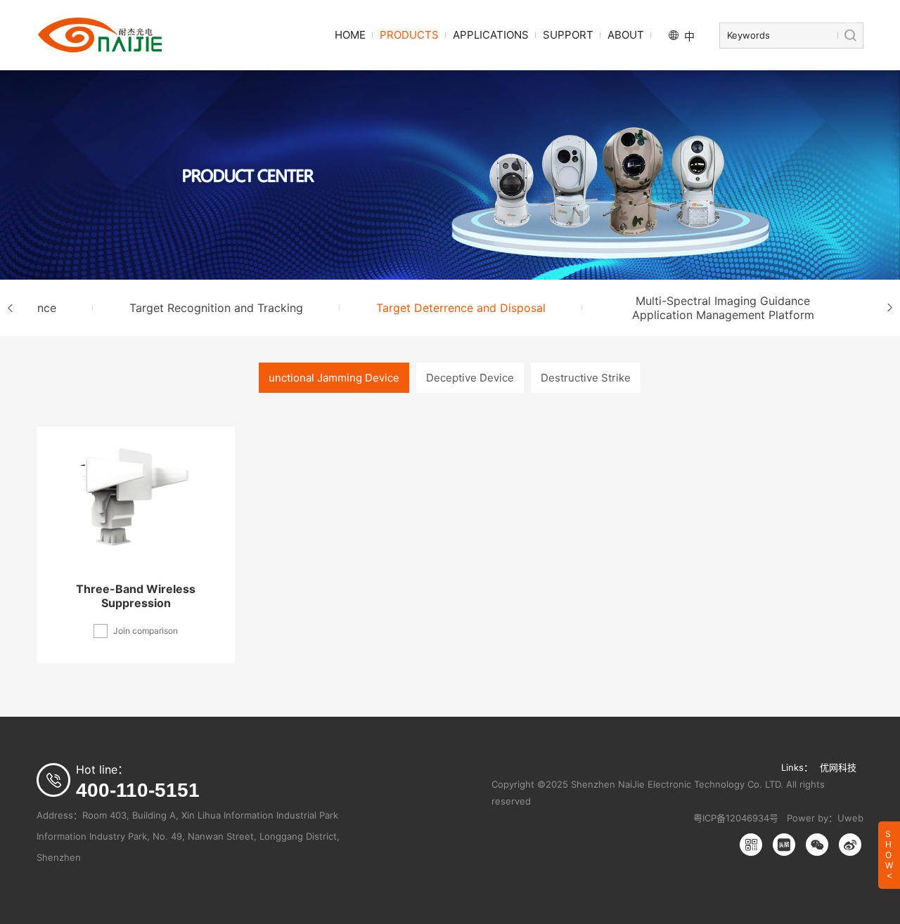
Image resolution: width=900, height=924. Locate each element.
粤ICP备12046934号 (736, 818)
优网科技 (838, 767)
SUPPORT (568, 34)
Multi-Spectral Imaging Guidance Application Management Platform (723, 308)
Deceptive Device (470, 377)
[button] (10, 307)
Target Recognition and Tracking (216, 308)
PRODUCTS (409, 34)
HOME (350, 34)
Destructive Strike (586, 377)
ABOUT (626, 34)
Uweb (850, 818)
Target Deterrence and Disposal (461, 308)
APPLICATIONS (491, 34)
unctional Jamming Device (334, 377)
